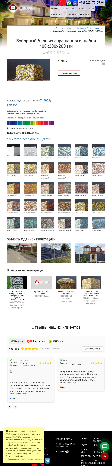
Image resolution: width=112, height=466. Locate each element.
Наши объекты (68, 8)
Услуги (84, 445)
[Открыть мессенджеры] (104, 446)
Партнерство (97, 456)
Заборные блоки (14, 110)
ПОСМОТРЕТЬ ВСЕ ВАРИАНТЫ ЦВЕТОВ (28, 139)
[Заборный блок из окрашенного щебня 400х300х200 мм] (28, 70)
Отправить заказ (69, 73)
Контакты (84, 14)
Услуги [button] (82, 8)
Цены (91, 8)
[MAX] (75, 3)
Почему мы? (57, 14)
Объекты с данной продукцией (31, 239)
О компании (71, 14)
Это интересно (97, 461)
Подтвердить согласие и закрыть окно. (25, 458)
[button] (10, 407)
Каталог (54, 8)
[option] (22, 253)
